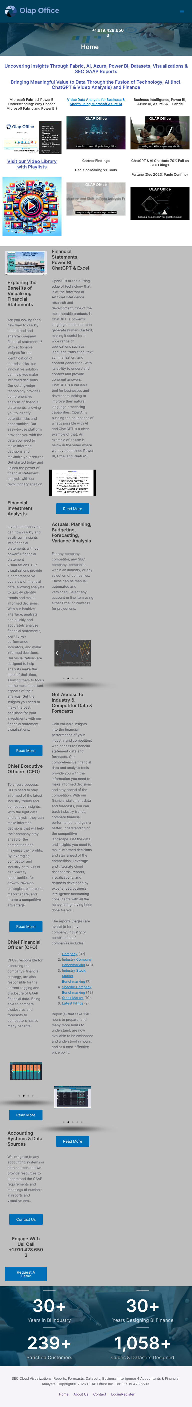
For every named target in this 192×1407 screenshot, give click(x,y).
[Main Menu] (182, 11)
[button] (12, 1070)
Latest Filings (72, 1003)
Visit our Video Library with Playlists (32, 163)
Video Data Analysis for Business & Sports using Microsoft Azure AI (96, 102)
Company (70, 954)
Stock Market (73, 998)
